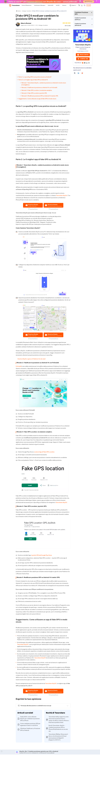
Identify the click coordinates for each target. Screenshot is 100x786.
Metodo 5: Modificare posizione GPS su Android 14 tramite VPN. (39, 96)
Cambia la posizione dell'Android (80, 24)
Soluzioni (64, 5)
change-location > (27, 11)
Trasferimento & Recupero (39, 5)
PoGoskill (18, 366)
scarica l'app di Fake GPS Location (44, 452)
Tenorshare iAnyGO (61, 502)
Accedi (88, 5)
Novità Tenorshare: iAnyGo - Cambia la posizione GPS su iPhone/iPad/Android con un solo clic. (58, 728)
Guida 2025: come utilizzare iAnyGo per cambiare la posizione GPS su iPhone (30, 718)
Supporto (74, 5)
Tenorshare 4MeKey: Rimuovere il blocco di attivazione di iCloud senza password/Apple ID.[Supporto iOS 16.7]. (58, 737)
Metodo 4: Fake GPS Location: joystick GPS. (34, 93)
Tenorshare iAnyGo (61, 195)
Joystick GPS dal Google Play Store (41, 555)
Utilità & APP (50, 5)
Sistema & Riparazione (26, 5)
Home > (19, 11)
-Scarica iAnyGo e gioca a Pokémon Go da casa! (31, 359)
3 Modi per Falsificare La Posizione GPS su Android (30, 729)
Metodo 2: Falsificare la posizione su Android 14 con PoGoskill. (39, 87)
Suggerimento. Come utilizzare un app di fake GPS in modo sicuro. (37, 98)
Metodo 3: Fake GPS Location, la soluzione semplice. (36, 90)
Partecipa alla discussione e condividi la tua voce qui (36, 705)
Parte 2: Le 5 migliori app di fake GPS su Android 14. (33, 80)
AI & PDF (58, 5)
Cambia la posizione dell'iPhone (80, 18)
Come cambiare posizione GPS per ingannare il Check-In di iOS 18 (30, 724)
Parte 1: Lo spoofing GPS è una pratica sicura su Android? (35, 77)
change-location (43, 25)
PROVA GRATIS (84, 54)
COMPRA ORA (84, 59)
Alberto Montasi (26, 23)
